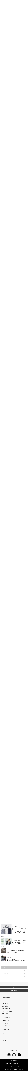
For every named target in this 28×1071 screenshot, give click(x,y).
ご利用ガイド (6, 1003)
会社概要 (14, 1060)
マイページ (5, 1001)
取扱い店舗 (5, 1013)
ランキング (5, 1023)
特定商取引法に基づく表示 (14, 1063)
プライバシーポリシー (14, 1066)
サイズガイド (6, 1026)
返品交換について (7, 1006)
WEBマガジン (6, 1021)
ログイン (14, 987)
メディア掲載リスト (8, 1011)
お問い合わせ (6, 1008)
